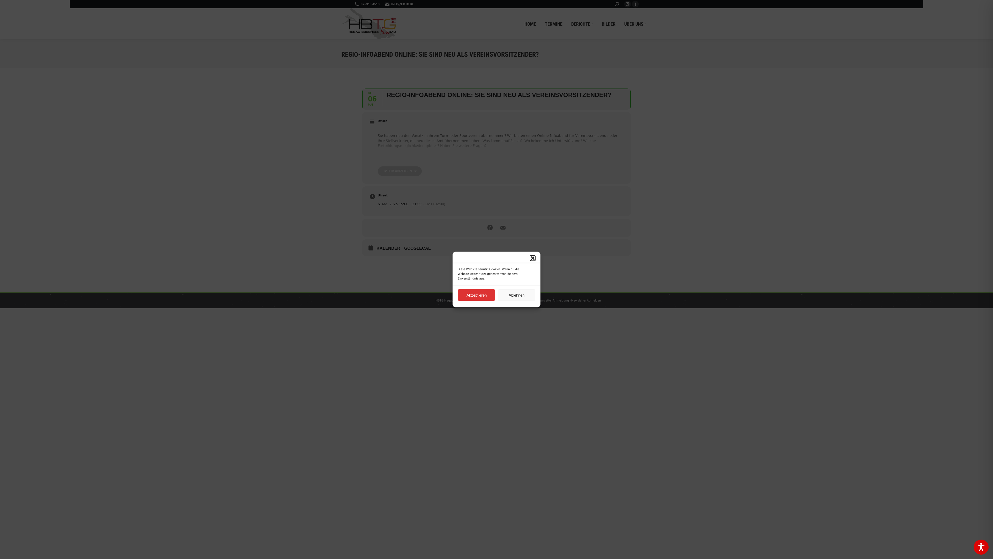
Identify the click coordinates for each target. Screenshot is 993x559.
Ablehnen (516, 295)
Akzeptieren (477, 295)
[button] (532, 258)
